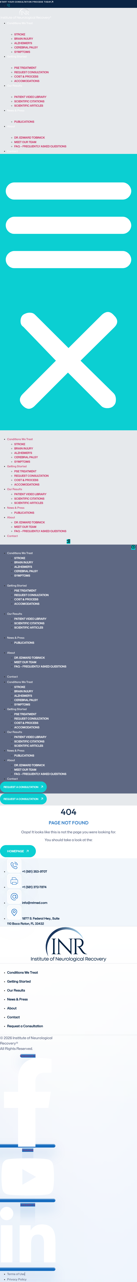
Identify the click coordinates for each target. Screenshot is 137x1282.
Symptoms (22, 52)
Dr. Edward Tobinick (29, 137)
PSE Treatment (25, 68)
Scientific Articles (28, 105)
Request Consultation (31, 72)
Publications (24, 122)
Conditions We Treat (20, 23)
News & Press (15, 110)
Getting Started (17, 56)
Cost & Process (26, 76)
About (11, 126)
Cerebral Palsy (26, 47)
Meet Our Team (25, 142)
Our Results (14, 85)
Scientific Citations (29, 101)
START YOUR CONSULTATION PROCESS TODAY (25, 2)
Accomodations (26, 81)
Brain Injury (23, 39)
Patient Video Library (30, 97)
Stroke (19, 34)
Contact (12, 151)
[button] (68, 292)
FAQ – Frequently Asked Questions (40, 146)
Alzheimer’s (23, 43)
